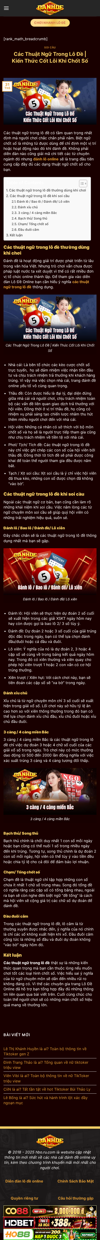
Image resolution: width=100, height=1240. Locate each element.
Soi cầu (50, 47)
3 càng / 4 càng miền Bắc (37, 213)
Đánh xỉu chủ (28, 207)
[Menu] (6, 8)
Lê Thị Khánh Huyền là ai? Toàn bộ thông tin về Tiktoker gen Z (45, 1051)
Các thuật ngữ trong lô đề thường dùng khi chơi (47, 190)
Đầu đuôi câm (28, 229)
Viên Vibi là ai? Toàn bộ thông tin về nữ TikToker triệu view (46, 1078)
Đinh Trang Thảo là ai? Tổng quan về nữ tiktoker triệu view (45, 1065)
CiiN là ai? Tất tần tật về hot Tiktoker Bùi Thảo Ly (46, 1089)
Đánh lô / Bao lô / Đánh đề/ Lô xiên (43, 201)
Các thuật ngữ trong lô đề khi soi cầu (40, 196)
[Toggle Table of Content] (81, 183)
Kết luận (16, 235)
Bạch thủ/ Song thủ (33, 218)
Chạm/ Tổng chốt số (33, 224)
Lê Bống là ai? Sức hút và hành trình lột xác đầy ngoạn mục (45, 1100)
